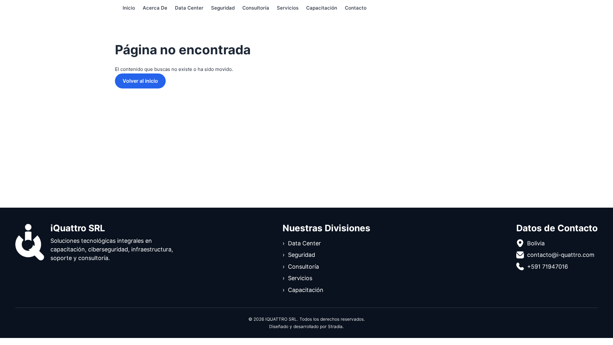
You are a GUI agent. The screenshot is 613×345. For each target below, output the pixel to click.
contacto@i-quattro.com (560, 254)
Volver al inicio (140, 81)
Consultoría (255, 8)
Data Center (189, 8)
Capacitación (321, 8)
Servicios (288, 8)
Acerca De (155, 8)
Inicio (129, 8)
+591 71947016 (547, 266)
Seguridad (223, 8)
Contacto (356, 8)
